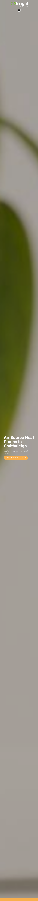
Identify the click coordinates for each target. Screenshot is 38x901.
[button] (19, 10)
